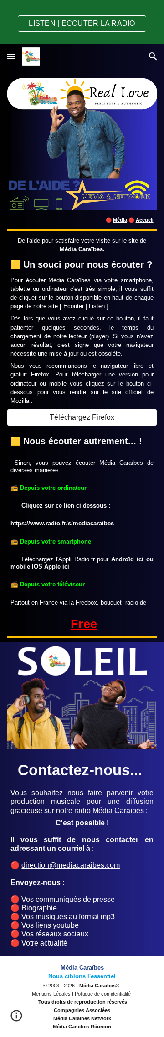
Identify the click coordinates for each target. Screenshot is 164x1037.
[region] (82, 22)
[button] (11, 56)
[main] (82, 219)
